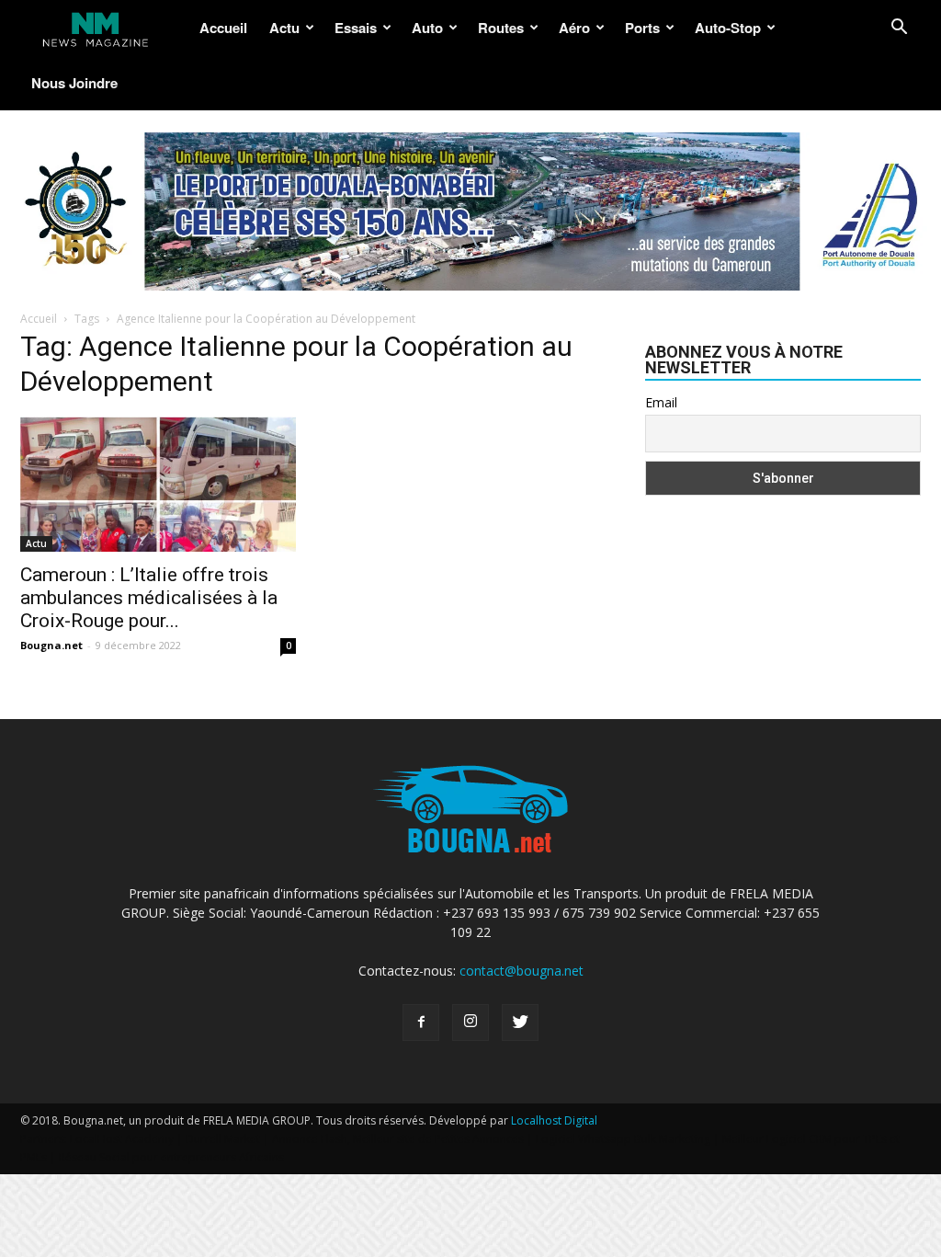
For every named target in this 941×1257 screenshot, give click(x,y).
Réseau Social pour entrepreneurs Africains (171, 1157)
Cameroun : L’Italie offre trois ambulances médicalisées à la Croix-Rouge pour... (149, 598)
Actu (284, 27)
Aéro (574, 27)
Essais (355, 27)
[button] (899, 29)
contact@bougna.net (521, 970)
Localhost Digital (554, 1120)
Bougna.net (51, 645)
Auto (427, 27)
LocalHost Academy (122, 1139)
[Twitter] (520, 1022)
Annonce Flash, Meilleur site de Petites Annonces (398, 1139)
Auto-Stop (728, 27)
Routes (501, 27)
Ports (642, 27)
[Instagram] (470, 1022)
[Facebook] (420, 1022)
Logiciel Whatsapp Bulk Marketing (623, 1139)
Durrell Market (223, 1139)
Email (661, 402)
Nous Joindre (74, 83)
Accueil (223, 27)
